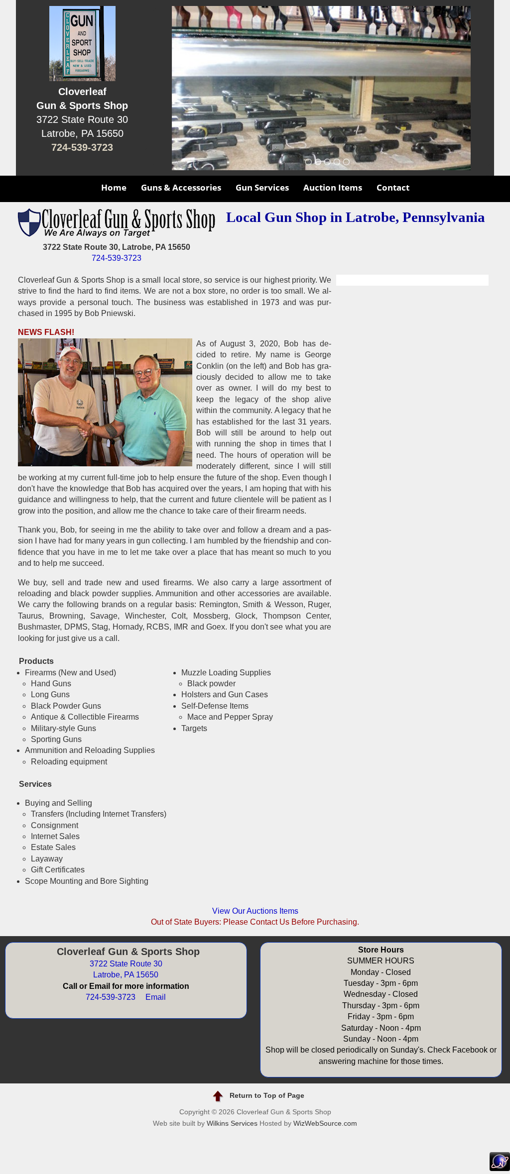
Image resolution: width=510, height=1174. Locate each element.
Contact (393, 187)
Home (114, 187)
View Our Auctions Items (255, 911)
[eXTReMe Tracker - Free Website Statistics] (500, 1168)
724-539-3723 (82, 147)
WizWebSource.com (325, 1123)
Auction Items (332, 187)
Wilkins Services (232, 1123)
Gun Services (262, 187)
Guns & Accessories (181, 187)
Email (155, 997)
